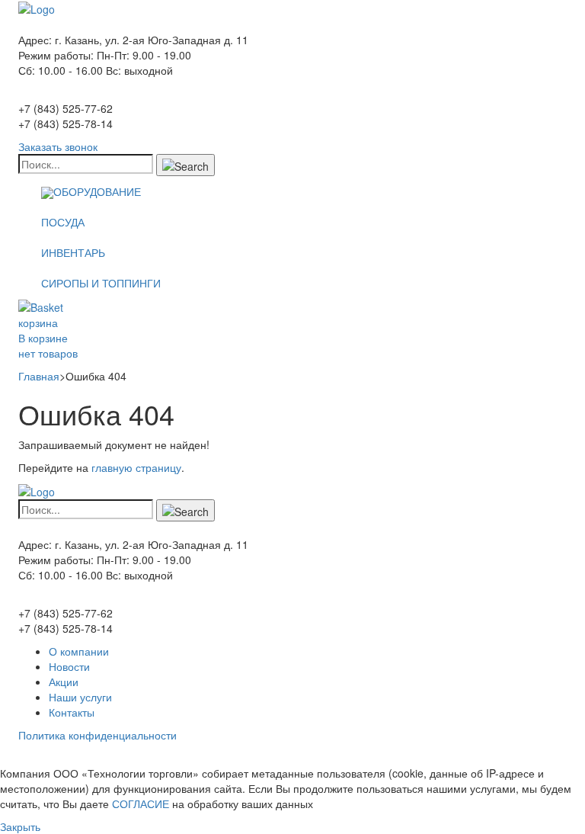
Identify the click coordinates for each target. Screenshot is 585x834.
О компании (79, 651)
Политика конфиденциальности (97, 735)
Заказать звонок (58, 146)
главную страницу (136, 467)
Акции (63, 681)
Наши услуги (80, 696)
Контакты (71, 712)
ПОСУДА (63, 221)
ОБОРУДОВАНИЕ (97, 191)
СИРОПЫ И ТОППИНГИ (101, 282)
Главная (38, 375)
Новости (69, 666)
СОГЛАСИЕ (140, 803)
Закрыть (20, 826)
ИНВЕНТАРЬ (73, 252)
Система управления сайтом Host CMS (116, 757)
